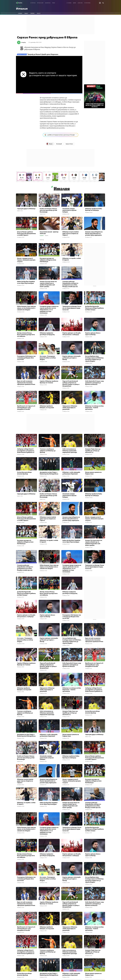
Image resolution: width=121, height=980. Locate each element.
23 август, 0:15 (88, 311)
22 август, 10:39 (66, 336)
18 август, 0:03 (65, 388)
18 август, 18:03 (43, 384)
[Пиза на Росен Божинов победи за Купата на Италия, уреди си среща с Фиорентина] (71, 372)
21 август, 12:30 (20, 361)
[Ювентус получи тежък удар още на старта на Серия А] (71, 223)
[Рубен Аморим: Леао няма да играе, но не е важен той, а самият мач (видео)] (26, 298)
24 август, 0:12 (20, 263)
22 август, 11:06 (43, 336)
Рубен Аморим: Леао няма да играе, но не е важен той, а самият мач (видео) (26, 308)
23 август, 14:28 (43, 288)
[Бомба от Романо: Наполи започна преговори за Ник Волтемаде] (49, 200)
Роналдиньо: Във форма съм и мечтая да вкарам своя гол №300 (26, 357)
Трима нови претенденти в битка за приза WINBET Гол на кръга (94, 105)
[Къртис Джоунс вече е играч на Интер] (94, 324)
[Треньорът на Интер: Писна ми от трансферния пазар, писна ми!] (71, 298)
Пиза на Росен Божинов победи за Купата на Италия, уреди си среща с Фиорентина (71, 383)
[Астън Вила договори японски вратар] (26, 463)
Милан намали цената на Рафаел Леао (93, 473)
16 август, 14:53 (88, 454)
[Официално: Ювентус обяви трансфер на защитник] (71, 397)
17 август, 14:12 (20, 411)
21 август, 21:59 (88, 336)
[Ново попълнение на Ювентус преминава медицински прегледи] (71, 440)
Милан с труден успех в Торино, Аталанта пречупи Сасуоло (26, 260)
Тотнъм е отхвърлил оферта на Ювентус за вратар (47, 450)
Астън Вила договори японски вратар (24, 473)
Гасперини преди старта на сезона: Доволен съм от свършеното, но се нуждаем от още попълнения (49, 310)
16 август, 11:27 (88, 476)
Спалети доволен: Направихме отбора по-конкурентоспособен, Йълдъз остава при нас (70, 284)
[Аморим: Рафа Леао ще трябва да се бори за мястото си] (94, 440)
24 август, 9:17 (88, 237)
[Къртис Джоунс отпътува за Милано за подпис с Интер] (71, 347)
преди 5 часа (42, 213)
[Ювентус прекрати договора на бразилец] (49, 324)
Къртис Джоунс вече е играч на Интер (92, 333)
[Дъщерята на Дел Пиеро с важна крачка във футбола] (49, 463)
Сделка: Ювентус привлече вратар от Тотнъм (49, 382)
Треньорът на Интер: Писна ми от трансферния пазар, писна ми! (71, 308)
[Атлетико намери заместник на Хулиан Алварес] (71, 200)
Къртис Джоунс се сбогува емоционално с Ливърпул (71, 333)
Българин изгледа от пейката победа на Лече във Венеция (48, 260)
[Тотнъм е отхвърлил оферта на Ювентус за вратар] (49, 440)
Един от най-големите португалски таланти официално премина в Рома (26, 382)
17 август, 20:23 (88, 386)
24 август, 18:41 (65, 237)
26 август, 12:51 (65, 213)
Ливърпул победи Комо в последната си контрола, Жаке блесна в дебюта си (25, 450)
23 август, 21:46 (66, 261)
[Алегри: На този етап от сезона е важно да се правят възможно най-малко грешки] (49, 273)
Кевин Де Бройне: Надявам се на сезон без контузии (26, 282)
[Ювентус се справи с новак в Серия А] (71, 249)
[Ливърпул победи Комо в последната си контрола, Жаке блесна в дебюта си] (26, 440)
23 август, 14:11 (65, 288)
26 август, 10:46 (88, 212)
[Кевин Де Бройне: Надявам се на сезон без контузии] (26, 273)
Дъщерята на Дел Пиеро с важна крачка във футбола (49, 473)
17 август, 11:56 (43, 409)
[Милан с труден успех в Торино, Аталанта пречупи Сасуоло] (26, 249)
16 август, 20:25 (43, 454)
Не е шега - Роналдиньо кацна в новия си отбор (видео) (48, 357)
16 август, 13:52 (65, 476)
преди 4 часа (20, 210)
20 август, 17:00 (43, 361)
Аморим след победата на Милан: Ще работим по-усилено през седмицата (94, 233)
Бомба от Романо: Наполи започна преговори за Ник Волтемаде (48, 210)
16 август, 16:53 (65, 454)
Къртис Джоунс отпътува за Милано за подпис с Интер (71, 357)
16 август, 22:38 (20, 454)
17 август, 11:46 (65, 411)
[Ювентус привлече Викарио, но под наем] (49, 397)
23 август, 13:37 (66, 311)
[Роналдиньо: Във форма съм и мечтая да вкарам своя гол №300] (26, 347)
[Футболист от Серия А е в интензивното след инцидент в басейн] (26, 397)
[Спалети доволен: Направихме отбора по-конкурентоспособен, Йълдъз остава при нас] (71, 273)
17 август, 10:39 (88, 411)
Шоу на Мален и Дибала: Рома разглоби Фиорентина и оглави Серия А (26, 233)
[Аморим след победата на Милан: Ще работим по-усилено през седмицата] (94, 223)
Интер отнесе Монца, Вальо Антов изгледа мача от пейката (26, 334)
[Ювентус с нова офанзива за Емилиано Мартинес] (71, 463)
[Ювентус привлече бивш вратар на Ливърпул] (94, 200)
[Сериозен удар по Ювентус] (26, 200)
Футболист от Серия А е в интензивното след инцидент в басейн (26, 407)
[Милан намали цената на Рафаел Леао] (94, 463)
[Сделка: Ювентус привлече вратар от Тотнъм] (49, 372)
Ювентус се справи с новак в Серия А (71, 259)
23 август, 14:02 (20, 311)
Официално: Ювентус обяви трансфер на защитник (69, 407)
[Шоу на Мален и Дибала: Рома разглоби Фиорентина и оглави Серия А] (26, 223)
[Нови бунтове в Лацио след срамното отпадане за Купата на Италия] (94, 372)
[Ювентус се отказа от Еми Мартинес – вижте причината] (94, 397)
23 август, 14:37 (20, 285)
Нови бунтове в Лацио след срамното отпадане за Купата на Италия (94, 382)
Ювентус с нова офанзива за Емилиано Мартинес (71, 473)
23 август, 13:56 (43, 315)
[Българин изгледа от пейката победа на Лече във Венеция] (49, 249)
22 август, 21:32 (20, 338)
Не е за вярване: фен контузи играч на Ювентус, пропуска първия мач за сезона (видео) (94, 358)
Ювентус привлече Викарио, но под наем (47, 406)
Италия (22, 8)
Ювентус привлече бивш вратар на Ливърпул (93, 209)
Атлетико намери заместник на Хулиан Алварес (69, 210)
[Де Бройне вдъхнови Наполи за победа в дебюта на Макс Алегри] (94, 298)
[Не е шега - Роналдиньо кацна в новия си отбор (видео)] (49, 347)
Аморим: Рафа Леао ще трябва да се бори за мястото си (92, 450)
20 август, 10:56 (66, 361)
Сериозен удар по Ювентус (26, 208)
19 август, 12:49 (20, 386)
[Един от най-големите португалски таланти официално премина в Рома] (26, 372)
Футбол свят (19, 6)
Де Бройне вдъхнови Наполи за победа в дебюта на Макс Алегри (94, 308)
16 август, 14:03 (43, 476)
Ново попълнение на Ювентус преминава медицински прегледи (69, 450)
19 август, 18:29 (88, 363)
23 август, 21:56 (43, 263)
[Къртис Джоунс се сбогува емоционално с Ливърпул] (71, 324)
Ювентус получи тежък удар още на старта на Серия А (70, 233)
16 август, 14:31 (20, 476)
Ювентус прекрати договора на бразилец (47, 333)
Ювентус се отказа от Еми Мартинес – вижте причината (94, 407)
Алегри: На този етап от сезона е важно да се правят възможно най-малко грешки (48, 284)
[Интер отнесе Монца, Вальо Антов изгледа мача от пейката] (26, 324)
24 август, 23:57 (20, 237)
